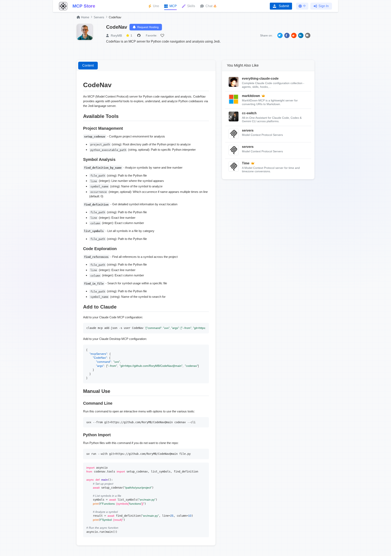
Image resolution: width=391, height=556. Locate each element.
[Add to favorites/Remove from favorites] (163, 35)
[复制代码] (205, 327)
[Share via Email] (307, 35)
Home (85, 17)
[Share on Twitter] (280, 35)
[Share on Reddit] (294, 35)
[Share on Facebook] (287, 35)
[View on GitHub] (139, 35)
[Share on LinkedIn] (300, 35)
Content (88, 65)
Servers (99, 17)
